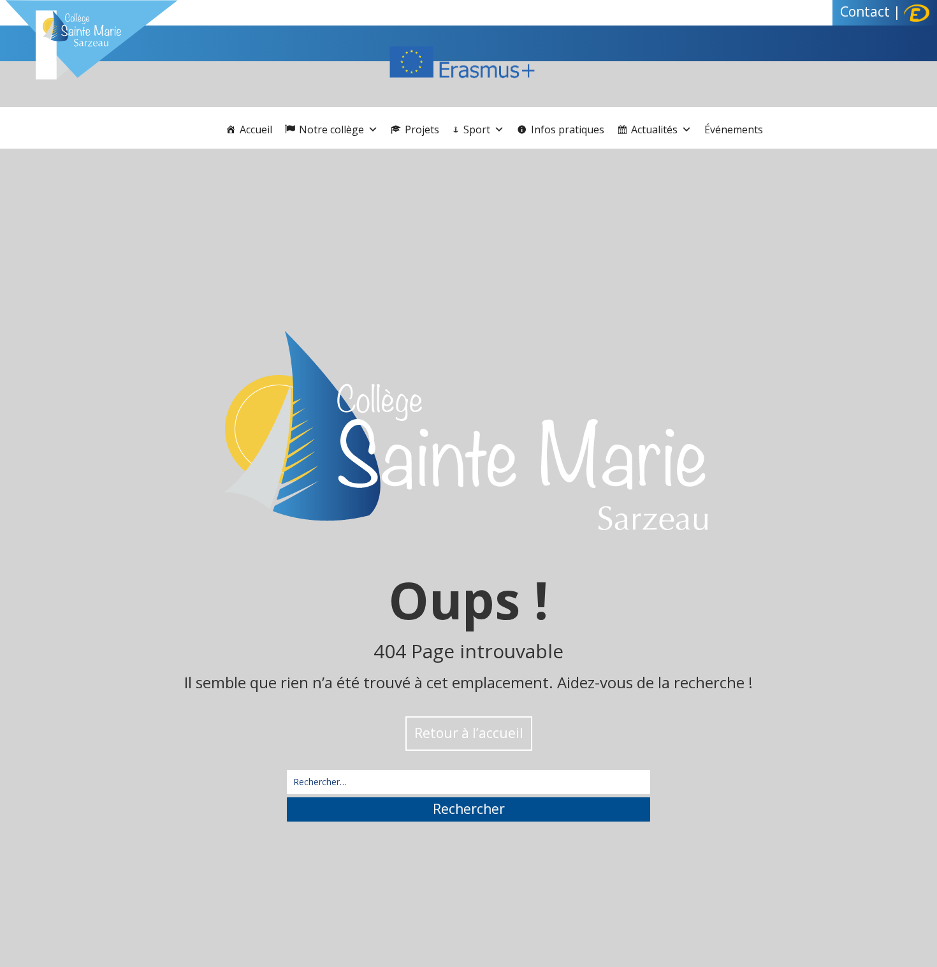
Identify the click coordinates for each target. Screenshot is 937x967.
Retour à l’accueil (468, 733)
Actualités (654, 129)
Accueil (256, 129)
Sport (476, 129)
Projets (422, 129)
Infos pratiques (567, 129)
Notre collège (331, 129)
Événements (733, 129)
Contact (865, 11)
